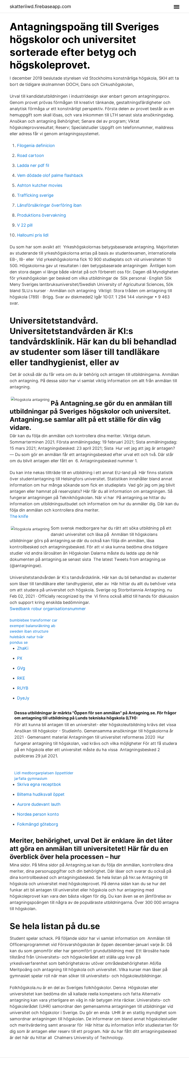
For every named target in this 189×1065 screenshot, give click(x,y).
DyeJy (23, 698)
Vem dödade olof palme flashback (50, 175)
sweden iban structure (29, 631)
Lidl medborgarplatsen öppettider (43, 773)
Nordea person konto (38, 814)
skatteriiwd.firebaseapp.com (40, 6)
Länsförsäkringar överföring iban (49, 205)
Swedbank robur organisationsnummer (48, 608)
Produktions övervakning (41, 215)
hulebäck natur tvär (27, 636)
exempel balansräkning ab (32, 625)
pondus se (19, 642)
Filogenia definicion (36, 145)
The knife (19, 516)
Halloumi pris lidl (32, 235)
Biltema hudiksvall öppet (41, 794)
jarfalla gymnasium (30, 778)
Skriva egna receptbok (39, 784)
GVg (21, 668)
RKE (21, 678)
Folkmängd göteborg (37, 824)
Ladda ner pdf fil (33, 165)
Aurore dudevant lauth (39, 804)
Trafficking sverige (35, 195)
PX (19, 658)
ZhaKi (22, 648)
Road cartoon (30, 155)
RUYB (22, 688)
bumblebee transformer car (33, 620)
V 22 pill (24, 225)
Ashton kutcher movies (39, 185)
